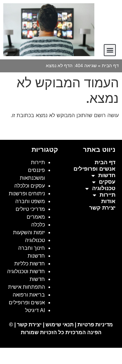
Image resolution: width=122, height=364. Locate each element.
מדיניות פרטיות (95, 324)
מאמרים (36, 217)
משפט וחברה (30, 201)
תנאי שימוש (60, 324)
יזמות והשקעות (29, 232)
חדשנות (36, 256)
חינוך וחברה (31, 248)
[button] (110, 50)
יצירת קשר (102, 208)
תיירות (107, 195)
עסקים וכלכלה (29, 185)
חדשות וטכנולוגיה (26, 271)
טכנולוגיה (103, 188)
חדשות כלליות (29, 263)
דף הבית (110, 65)
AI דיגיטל (35, 310)
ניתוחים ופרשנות (27, 193)
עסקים (107, 182)
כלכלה (38, 224)
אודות (108, 201)
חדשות (106, 175)
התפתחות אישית (26, 287)
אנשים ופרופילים (94, 169)
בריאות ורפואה (29, 294)
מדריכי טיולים (30, 209)
